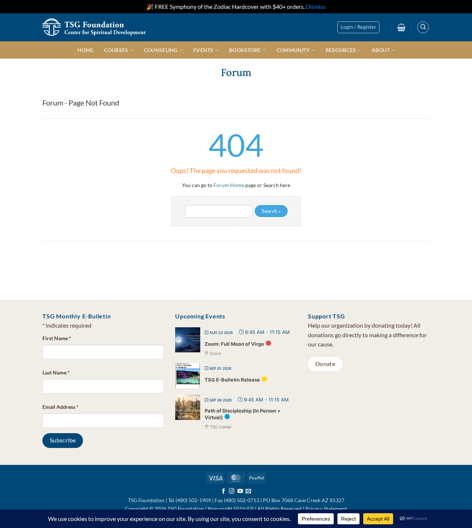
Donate (325, 363)
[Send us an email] (248, 491)
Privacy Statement (326, 508)
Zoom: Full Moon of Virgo (234, 344)
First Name (56, 338)
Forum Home (229, 185)
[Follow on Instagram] (232, 491)
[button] (358, 27)
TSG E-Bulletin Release (232, 380)
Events (203, 50)
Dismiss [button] (316, 6)
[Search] (423, 27)
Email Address (60, 407)
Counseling (161, 50)
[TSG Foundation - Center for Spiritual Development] (94, 27)
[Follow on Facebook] (223, 491)
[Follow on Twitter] (240, 491)
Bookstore (245, 50)
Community (293, 50)
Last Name (56, 372)
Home (85, 50)
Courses (116, 50)
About (381, 50)
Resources (341, 50)
